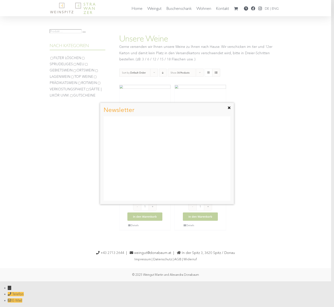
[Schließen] (229, 108)
